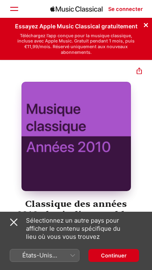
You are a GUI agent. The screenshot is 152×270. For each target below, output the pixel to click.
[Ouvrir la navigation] (14, 9)
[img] (76, 9)
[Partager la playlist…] (139, 72)
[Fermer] (146, 24)
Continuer (113, 255)
